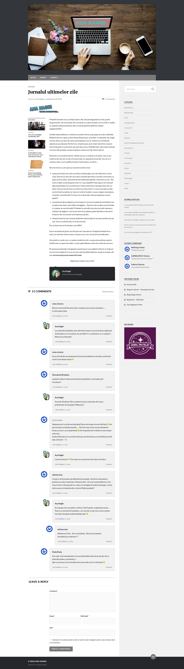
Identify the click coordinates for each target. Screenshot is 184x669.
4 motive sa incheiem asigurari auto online (139, 220)
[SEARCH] (153, 89)
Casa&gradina (129, 123)
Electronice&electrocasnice (134, 143)
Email (86, 616)
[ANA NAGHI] (92, 69)
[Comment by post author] (44, 323)
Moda (126, 168)
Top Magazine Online (134, 305)
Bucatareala (128, 113)
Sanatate (127, 173)
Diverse (31, 87)
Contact (54, 77)
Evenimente (128, 148)
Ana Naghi (40, 99)
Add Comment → (108, 292)
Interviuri (127, 163)
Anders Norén (41, 665)
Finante (127, 153)
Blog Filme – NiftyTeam (135, 300)
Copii (126, 133)
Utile (126, 188)
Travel (126, 183)
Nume (52, 616)
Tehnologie (128, 178)
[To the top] (153, 656)
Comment (53, 591)
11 (110, 99)
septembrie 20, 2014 (54, 99)
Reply (110, 316)
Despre (43, 77)
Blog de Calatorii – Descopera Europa (140, 289)
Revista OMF (132, 284)
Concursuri (128, 128)
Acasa (33, 77)
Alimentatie (128, 108)
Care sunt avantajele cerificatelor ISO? (138, 232)
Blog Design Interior (134, 295)
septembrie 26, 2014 (60, 567)
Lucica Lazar (57, 420)
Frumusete (128, 158)
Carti (126, 118)
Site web (66, 622)
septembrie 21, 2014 (60, 387)
